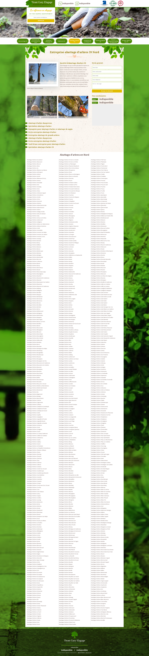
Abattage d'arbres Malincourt (66, 448)
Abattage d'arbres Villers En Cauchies (100, 491)
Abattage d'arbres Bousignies (35, 359)
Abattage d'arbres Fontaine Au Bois (68, 182)
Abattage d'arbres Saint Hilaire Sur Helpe (101, 311)
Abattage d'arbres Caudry (33, 439)
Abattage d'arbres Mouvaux (66, 543)
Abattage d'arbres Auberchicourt (35, 207)
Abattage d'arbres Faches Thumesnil (36, 605)
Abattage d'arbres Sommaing (98, 396)
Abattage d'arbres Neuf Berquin (67, 547)
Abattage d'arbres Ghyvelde (66, 218)
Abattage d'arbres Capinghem (35, 417)
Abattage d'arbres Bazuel (33, 269)
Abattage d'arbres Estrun (33, 603)
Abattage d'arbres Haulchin (66, 276)
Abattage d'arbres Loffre (65, 410)
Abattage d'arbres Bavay (33, 265)
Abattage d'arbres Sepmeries (99, 375)
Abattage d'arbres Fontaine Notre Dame (69, 187)
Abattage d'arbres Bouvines (34, 371)
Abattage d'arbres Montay (66, 527)
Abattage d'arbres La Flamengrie (67, 164)
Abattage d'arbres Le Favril (34, 612)
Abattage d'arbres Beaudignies (35, 274)
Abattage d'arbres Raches (98, 211)
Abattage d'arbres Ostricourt (66, 608)
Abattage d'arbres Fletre (65, 172)
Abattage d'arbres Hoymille (66, 338)
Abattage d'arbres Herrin (65, 307)
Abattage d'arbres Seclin (97, 365)
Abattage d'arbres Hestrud (66, 311)
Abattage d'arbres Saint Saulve (99, 332)
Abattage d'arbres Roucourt (98, 267)
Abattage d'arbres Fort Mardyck (67, 193)
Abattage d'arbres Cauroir (34, 444)
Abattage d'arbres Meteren (66, 506)
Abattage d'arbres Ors (65, 603)
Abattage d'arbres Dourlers (34, 525)
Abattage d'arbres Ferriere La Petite (68, 162)
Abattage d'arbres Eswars (34, 597)
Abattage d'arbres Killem (65, 352)
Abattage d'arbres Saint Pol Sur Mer (100, 323)
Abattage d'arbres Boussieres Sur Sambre (38, 365)
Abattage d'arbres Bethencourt (35, 311)
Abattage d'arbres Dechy (33, 504)
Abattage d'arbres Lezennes (66, 394)
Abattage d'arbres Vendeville (98, 466)
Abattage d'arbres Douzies (98, 605)
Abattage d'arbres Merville (66, 504)
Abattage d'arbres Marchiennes (67, 454)
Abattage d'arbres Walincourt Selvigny (101, 510)
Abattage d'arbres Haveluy (66, 284)
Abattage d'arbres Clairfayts (34, 458)
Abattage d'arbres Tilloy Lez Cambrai (100, 442)
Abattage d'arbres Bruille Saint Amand (37, 388)
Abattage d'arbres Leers (65, 379)
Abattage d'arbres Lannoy (65, 365)
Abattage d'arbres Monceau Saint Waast (69, 514)
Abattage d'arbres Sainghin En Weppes (101, 290)
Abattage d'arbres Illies (65, 340)
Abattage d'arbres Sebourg (98, 363)
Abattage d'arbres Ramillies (98, 224)
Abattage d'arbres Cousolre (34, 477)
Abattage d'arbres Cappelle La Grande (37, 423)
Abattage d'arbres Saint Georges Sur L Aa (102, 307)
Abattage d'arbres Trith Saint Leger (100, 454)
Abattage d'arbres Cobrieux (34, 462)
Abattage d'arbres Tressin (98, 452)
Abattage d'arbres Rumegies (98, 280)
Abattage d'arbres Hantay (65, 261)
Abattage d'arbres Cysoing (34, 500)
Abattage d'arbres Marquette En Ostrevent (70, 477)
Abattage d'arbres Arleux (33, 191)
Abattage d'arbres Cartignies (34, 429)
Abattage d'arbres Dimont (33, 514)
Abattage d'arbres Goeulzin (66, 224)
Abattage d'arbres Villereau (98, 487)
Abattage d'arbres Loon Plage (66, 421)
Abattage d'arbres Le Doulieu (34, 522)
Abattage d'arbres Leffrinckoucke (67, 381)
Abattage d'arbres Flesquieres (67, 170)
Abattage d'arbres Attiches (34, 203)
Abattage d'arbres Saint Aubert (99, 298)
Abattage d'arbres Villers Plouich (99, 498)
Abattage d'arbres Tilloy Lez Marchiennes (101, 439)
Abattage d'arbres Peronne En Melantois (69, 620)
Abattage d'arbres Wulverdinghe (99, 576)
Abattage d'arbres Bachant (34, 240)
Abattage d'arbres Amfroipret (35, 172)
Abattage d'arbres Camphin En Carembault (38, 406)
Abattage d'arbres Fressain (66, 205)
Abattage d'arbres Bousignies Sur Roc (37, 361)
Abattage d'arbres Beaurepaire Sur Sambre (38, 282)
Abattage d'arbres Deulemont (34, 510)
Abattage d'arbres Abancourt (34, 162)
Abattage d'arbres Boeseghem (35, 336)
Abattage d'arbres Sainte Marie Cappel (101, 315)
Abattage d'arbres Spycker (98, 398)
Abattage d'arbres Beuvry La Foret (36, 321)
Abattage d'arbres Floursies (66, 178)
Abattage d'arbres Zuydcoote (99, 585)
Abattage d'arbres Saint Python (99, 325)
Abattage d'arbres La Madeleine (67, 439)
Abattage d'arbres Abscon (34, 164)
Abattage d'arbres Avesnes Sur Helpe (37, 232)
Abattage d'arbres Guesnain (66, 251)
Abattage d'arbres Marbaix (66, 452)
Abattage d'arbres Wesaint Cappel (100, 562)
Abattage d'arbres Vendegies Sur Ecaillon (102, 464)
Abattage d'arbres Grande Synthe (67, 240)
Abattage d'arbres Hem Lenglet (67, 298)
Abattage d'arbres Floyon (65, 180)
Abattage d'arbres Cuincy (33, 493)
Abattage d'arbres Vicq (97, 475)
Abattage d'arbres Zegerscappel (99, 581)
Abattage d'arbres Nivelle (65, 570)
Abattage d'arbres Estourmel (34, 591)
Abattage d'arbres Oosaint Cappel (68, 599)
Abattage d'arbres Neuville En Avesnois (69, 552)
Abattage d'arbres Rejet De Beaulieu (100, 232)
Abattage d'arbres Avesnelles (35, 230)
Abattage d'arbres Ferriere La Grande (68, 160)
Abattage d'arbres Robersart (98, 247)
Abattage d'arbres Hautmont (66, 282)
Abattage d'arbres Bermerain (34, 298)
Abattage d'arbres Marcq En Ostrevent (69, 460)
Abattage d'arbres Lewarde (66, 392)
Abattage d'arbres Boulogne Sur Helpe (37, 348)
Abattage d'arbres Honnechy (66, 321)
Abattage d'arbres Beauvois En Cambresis (38, 286)
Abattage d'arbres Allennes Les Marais (37, 170)
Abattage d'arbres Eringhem (34, 564)
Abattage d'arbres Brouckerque (35, 379)
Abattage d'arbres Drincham (34, 527)
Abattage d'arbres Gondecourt (67, 230)
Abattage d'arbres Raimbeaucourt (100, 218)
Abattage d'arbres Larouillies (66, 367)
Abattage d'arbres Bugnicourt (34, 394)
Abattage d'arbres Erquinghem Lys (36, 568)
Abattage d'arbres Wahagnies (98, 508)
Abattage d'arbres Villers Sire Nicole (100, 502)
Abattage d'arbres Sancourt (98, 348)
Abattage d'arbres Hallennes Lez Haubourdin (70, 255)
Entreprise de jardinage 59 (87, 41)
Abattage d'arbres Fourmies (66, 195)
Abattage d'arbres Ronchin (98, 255)
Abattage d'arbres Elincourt (34, 545)
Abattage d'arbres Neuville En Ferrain (68, 554)
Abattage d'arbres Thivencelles (99, 429)
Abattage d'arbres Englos (33, 554)
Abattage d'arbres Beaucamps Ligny (36, 272)
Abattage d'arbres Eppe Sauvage (35, 560)
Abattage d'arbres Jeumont (66, 348)
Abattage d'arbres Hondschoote (67, 317)
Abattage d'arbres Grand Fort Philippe (69, 243)
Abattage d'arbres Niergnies (66, 566)
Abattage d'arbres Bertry (33, 309)
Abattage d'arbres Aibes (33, 166)
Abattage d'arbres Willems (98, 568)
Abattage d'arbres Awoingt (34, 238)
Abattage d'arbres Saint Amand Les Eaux (101, 294)
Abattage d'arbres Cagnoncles (35, 402)
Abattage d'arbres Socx (97, 386)
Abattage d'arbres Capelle (34, 415)
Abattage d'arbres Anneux (34, 180)
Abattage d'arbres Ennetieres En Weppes (37, 556)
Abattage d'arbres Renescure (98, 234)
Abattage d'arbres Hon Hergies (67, 319)
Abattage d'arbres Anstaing (34, 187)
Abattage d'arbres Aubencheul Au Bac (37, 205)
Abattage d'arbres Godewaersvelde (68, 222)
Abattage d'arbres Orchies (66, 601)
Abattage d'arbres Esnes (33, 583)
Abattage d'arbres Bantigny (34, 255)
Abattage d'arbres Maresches (66, 464)
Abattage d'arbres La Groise (66, 247)
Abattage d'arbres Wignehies (98, 566)
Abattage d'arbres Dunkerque (34, 529)
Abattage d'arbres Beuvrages (34, 319)
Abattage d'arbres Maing (65, 442)
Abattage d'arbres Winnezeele (99, 572)
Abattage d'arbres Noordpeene (67, 574)
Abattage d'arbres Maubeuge (66, 487)
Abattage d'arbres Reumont (98, 236)
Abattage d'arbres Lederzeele (67, 375)
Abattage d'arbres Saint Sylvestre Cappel (102, 336)
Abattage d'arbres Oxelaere (66, 612)
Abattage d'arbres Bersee (34, 303)
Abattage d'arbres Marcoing (66, 456)
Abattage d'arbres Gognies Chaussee (68, 226)
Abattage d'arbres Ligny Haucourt (67, 400)
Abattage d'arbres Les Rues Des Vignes (101, 276)
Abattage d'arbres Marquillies (66, 479)
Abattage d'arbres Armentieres (35, 195)
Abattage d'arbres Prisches (98, 187)
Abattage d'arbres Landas (65, 361)
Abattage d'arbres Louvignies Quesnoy (69, 429)
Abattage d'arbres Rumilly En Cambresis (101, 282)
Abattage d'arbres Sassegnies (99, 357)
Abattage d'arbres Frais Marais (99, 610)
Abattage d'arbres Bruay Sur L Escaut (36, 384)
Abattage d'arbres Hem (65, 296)
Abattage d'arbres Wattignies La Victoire (101, 545)
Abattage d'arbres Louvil (65, 431)
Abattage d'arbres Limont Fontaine (68, 404)
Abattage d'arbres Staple (97, 400)
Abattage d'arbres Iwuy (65, 344)
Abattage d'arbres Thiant (97, 425)
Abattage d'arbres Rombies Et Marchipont (102, 251)
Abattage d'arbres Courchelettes (35, 475)
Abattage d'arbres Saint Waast (99, 340)
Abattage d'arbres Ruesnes (98, 278)
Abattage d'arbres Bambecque (35, 251)
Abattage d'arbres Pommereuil (99, 168)
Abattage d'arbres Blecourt (34, 332)
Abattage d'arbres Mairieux (66, 444)
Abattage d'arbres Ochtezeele (67, 589)
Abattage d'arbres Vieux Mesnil (99, 483)
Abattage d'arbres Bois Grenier (35, 338)
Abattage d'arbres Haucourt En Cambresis (70, 274)
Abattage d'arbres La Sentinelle (99, 373)
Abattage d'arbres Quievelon (98, 205)
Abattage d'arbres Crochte (34, 487)
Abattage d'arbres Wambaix (98, 518)
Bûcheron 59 (61, 41)
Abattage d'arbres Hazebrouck (67, 288)
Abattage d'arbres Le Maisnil (66, 446)
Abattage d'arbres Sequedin (98, 377)
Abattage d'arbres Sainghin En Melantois (101, 288)
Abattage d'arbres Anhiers (34, 174)
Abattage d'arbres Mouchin (66, 539)
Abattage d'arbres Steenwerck (99, 408)
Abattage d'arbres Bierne (33, 325)
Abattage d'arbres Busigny (34, 396)
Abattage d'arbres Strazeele (98, 410)
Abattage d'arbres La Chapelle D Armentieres (38, 448)
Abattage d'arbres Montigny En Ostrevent (70, 531)
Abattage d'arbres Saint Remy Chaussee (101, 328)
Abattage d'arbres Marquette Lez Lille (69, 475)
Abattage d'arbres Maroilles (66, 471)
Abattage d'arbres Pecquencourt (67, 616)
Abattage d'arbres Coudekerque (35, 471)
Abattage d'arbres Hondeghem (67, 315)
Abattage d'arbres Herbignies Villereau (101, 612)
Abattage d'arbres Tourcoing (98, 446)
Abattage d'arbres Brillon (33, 377)
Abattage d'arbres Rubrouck (98, 274)
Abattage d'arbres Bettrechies (35, 315)
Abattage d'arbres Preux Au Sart (99, 184)
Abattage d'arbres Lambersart (67, 357)
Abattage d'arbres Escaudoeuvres (36, 576)
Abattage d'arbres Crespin (34, 483)
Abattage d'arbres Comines (34, 466)
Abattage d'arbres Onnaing (66, 597)
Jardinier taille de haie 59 (126, 41)
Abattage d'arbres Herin (65, 303)
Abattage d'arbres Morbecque (67, 535)
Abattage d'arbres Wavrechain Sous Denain (102, 549)
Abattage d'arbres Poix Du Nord (99, 166)
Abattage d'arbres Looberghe (66, 419)
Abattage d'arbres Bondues (34, 342)
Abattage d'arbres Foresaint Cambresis (69, 189)
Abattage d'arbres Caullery (34, 442)
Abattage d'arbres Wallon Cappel (99, 516)
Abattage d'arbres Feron (33, 624)
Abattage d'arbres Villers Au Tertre (100, 489)
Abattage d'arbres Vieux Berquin (99, 479)
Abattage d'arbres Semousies (99, 371)
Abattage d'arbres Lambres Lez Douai (68, 359)
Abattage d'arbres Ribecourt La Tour (100, 240)
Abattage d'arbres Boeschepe (35, 334)
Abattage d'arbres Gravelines (66, 245)
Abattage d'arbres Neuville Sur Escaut (69, 560)
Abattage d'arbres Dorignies (98, 603)
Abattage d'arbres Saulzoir (98, 361)
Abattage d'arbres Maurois (66, 491)
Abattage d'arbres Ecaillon (34, 533)
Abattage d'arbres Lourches (66, 425)
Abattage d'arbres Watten (98, 541)
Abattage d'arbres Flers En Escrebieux (69, 168)
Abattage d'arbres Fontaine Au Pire (68, 184)
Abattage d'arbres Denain (33, 508)
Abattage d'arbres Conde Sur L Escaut (37, 469)
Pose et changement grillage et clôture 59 (113, 41)
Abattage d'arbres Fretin (65, 209)
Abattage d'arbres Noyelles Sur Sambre (69, 581)
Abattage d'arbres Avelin (33, 228)
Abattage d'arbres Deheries (34, 506)
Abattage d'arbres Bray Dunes (35, 373)
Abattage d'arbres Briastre (34, 375)
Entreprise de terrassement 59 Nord (35, 41)
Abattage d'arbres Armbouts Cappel (36, 193)
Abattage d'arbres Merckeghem (67, 498)
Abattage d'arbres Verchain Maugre (100, 469)
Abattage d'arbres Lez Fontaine (67, 386)
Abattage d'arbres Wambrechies (99, 520)
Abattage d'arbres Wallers (98, 512)
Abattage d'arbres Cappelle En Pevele (37, 419)
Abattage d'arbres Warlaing (98, 533)
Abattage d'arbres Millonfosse (67, 510)
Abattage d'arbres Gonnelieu (66, 232)
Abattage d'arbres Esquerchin (35, 587)
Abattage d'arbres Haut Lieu (66, 280)
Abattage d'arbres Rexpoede (98, 238)
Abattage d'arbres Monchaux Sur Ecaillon (69, 516)
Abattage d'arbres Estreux (34, 595)
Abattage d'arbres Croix (33, 489)
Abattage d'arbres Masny (65, 483)
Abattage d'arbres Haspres (66, 269)
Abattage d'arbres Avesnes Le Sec (36, 236)
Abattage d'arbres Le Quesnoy (99, 201)
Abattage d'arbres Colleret (34, 464)
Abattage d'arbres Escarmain (34, 572)
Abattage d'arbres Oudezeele (67, 610)
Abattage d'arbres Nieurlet (66, 568)
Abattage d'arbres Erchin (33, 562)
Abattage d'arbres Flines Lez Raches (68, 176)
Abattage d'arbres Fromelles (66, 211)
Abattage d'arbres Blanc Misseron (100, 599)
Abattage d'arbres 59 (74, 41)
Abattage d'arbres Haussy (66, 278)
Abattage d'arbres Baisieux (34, 247)
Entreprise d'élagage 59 (48, 41)
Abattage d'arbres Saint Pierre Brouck (101, 321)
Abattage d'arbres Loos (65, 423)
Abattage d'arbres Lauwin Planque (68, 369)
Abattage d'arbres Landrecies (66, 363)
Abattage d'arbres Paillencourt (67, 614)
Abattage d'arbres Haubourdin (67, 272)
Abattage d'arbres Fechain (34, 614)
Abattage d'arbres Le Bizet (98, 595)
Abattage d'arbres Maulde (66, 489)
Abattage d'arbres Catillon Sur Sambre (37, 435)
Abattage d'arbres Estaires (34, 589)
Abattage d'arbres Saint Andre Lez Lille (101, 296)
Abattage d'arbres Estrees (34, 593)
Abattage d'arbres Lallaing (66, 354)
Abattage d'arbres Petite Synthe (67, 624)
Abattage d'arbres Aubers (34, 209)
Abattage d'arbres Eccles (33, 535)
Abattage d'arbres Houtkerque (67, 336)
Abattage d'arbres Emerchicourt (35, 547)
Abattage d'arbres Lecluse (66, 373)
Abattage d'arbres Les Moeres (67, 512)
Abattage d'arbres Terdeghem (99, 421)
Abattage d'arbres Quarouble (98, 197)
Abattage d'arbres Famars (34, 608)
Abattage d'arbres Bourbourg (34, 350)
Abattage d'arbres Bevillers (34, 323)
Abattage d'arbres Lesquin (66, 388)
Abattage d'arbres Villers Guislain (99, 493)
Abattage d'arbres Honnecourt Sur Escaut (70, 323)
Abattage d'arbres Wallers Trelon (99, 514)
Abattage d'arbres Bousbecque (35, 354)
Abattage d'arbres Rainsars (98, 220)
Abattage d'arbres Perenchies (67, 618)
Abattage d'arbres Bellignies (34, 290)
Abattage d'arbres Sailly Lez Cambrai (100, 284)
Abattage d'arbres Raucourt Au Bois (100, 228)
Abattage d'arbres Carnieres (34, 425)
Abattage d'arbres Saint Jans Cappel (100, 313)
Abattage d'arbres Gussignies (66, 253)
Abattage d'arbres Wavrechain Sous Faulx (102, 552)
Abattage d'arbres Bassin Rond (99, 593)
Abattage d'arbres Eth (32, 599)
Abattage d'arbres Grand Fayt (66, 238)
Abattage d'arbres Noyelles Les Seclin (69, 576)
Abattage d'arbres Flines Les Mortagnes (69, 174)
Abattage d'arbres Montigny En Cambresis (70, 529)
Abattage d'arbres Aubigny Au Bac (36, 211)
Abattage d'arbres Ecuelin (33, 539)
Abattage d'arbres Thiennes (98, 427)
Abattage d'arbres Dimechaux (34, 512)
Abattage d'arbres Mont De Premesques (101, 618)
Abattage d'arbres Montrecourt (67, 533)
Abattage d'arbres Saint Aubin (99, 301)
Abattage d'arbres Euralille (98, 620)
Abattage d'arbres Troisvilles (98, 456)
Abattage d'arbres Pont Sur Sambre (100, 172)
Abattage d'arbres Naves (65, 545)
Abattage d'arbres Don (97, 589)
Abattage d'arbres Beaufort (34, 276)
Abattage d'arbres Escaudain (34, 574)
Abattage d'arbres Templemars (99, 417)
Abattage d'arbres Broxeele (34, 381)
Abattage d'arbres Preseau (98, 180)
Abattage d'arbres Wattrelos (98, 547)
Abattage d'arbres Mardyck (66, 462)
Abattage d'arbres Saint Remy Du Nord (101, 330)
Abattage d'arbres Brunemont (35, 390)
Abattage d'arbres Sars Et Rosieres (100, 352)
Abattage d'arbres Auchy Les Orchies (36, 218)
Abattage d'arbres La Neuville (66, 556)
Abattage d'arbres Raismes (98, 222)
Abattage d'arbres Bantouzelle (35, 257)
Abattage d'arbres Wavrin (97, 554)
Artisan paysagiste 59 (100, 41)
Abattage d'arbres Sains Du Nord (99, 292)
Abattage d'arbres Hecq (65, 290)
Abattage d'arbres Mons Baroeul (67, 522)
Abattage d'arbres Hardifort (66, 263)
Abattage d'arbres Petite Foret (67, 622)
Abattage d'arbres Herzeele (66, 309)
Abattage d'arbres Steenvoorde (99, 406)
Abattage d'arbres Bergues (34, 294)
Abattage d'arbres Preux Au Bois (99, 182)
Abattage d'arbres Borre (33, 344)
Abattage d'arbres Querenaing (99, 199)
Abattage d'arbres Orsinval (66, 605)
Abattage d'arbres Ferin (33, 622)
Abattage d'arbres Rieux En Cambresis (101, 245)
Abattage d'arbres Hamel (65, 259)
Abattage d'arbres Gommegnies (67, 228)
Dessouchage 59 (23, 41)
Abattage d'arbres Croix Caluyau (35, 491)
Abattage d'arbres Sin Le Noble (99, 384)
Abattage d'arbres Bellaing (34, 288)
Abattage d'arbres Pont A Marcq (99, 170)
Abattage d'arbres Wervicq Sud (99, 560)
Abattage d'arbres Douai (33, 518)
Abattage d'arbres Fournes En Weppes (69, 197)
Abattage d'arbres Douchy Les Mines (36, 520)
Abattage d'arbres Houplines (66, 334)
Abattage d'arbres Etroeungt (34, 601)
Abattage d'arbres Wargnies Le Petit (100, 529)
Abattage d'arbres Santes (98, 350)
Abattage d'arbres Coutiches (34, 479)
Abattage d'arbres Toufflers (98, 444)
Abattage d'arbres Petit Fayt (98, 160)
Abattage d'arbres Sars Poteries (99, 354)
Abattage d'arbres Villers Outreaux (100, 495)
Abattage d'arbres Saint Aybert (99, 303)
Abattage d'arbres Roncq (97, 257)
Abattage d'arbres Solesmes (98, 388)
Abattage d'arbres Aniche (33, 176)
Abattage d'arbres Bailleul (33, 245)
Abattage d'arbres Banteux (34, 253)
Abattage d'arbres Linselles (66, 406)
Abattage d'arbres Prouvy (98, 189)
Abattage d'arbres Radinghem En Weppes (102, 213)
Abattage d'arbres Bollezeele (34, 340)
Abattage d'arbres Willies (97, 570)
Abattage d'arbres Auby (33, 216)
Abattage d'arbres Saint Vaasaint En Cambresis (103, 338)
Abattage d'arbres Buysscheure (35, 398)
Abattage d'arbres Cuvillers (34, 498)
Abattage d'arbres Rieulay (98, 243)
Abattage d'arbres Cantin (33, 413)
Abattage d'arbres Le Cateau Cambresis (37, 433)
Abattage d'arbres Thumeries (98, 431)
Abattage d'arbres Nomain (66, 572)
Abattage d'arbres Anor (33, 184)
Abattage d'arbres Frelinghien (66, 201)
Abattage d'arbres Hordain (66, 325)
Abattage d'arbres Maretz (65, 466)
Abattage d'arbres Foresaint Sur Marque (69, 191)
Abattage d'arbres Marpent (66, 473)
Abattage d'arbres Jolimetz (66, 350)
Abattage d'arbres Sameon (98, 346)
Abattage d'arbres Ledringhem (67, 377)
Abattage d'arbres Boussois (34, 367)
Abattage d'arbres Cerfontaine (35, 446)
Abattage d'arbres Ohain (65, 593)
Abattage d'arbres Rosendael (98, 261)
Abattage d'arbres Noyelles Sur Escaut (69, 579)
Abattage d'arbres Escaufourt (34, 160)
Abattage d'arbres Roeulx (97, 249)
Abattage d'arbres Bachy (33, 243)
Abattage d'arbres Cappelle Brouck (36, 421)
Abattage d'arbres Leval (65, 390)
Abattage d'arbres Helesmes (66, 292)
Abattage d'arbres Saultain (98, 359)
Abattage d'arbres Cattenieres (35, 437)
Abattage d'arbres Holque (65, 313)
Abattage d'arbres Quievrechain (99, 207)
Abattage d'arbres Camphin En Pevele (37, 408)
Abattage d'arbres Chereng (34, 454)
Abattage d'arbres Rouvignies (99, 272)
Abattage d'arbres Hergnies (66, 301)
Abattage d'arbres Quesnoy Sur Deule (101, 203)
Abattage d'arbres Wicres (97, 564)
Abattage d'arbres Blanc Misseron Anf (101, 597)
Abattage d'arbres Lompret (66, 415)
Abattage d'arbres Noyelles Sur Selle (68, 583)
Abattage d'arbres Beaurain (34, 280)
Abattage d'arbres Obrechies (66, 587)
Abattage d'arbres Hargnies (66, 265)
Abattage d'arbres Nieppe (66, 564)
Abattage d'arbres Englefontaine (35, 552)
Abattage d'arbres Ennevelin (34, 558)
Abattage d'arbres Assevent (34, 201)
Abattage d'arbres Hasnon (66, 267)
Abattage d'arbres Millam (65, 508)
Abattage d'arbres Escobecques (35, 581)
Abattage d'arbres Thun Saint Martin (100, 437)
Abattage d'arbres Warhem (98, 531)
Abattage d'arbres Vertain (98, 473)
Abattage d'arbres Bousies (34, 357)
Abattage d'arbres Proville (98, 191)
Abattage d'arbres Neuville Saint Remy (69, 558)
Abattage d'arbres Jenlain (65, 346)
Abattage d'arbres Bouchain (34, 346)
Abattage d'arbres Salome (98, 344)
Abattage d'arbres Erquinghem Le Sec (37, 566)
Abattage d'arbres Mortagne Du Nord (68, 537)
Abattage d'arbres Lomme (66, 413)
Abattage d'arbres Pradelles (98, 176)
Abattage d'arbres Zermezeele (99, 583)
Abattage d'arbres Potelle (98, 174)
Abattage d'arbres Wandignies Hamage (101, 522)
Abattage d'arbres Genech (66, 213)
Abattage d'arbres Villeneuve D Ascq (36, 178)
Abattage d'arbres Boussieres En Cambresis (38, 363)
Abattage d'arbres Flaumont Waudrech (69, 166)
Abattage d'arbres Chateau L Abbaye (36, 450)
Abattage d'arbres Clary (33, 460)
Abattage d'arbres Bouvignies (35, 369)
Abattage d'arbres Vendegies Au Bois (100, 462)
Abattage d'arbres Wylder (98, 579)
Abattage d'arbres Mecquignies (67, 495)
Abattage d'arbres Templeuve (99, 419)
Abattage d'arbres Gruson (66, 249)
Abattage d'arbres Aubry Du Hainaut (36, 213)
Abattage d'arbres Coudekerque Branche (37, 473)
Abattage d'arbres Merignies (66, 500)
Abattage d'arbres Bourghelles (35, 352)
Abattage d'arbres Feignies (34, 616)
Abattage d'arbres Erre (33, 570)
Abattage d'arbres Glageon (66, 220)
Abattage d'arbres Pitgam (98, 164)
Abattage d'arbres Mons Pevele (67, 525)
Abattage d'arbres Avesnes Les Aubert (37, 234)
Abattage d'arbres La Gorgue (66, 234)
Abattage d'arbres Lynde (65, 435)
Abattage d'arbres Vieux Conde (99, 481)
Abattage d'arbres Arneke (34, 197)
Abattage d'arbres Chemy (33, 452)
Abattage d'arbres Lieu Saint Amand (68, 398)
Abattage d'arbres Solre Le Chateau (100, 390)
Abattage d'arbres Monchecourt (67, 520)
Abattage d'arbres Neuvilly (66, 562)
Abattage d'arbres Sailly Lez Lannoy (100, 286)
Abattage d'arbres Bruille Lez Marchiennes (38, 386)
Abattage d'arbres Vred (97, 506)
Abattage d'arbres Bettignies (34, 313)
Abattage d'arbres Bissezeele (35, 328)
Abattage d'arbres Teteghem (98, 423)
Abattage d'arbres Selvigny (98, 367)
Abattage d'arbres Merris (65, 502)
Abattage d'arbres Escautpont (35, 579)
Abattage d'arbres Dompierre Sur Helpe (37, 516)
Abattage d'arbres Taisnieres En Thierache (102, 413)
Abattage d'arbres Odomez (66, 591)
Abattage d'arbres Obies (65, 585)
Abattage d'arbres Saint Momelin (99, 319)
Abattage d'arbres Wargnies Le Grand (101, 527)
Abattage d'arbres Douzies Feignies (100, 608)
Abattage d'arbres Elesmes (34, 543)
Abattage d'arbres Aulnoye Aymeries (36, 226)
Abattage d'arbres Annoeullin (34, 182)
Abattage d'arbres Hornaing (66, 328)
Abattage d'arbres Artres (33, 199)
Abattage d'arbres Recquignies (99, 230)
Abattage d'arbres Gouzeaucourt (67, 236)
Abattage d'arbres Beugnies (34, 317)
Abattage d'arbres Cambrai (34, 404)
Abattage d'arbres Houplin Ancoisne (68, 332)
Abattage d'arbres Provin (97, 193)
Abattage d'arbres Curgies (34, 495)
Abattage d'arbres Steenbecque (99, 402)
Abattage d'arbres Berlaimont (34, 296)
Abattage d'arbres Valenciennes (99, 460)
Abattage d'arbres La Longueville (67, 417)
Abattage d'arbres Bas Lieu (34, 259)
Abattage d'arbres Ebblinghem (35, 531)
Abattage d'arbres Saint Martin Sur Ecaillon (102, 317)
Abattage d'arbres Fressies (66, 207)
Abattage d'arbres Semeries (98, 369)
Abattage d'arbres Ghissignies (67, 216)
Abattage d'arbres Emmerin (34, 549)
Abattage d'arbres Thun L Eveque (99, 433)
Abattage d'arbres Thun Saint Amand (100, 435)
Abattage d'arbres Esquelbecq (35, 585)
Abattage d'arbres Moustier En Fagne (68, 541)
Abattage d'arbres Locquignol (66, 408)
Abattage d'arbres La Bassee (34, 261)
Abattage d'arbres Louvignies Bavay (68, 427)
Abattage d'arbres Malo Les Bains (67, 450)
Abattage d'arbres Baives (33, 249)
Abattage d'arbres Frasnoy (66, 199)
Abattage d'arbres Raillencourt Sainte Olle (102, 216)
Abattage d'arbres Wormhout (98, 574)
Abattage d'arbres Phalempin (98, 162)
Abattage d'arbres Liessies (66, 396)
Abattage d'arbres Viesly (97, 477)
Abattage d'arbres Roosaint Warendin (101, 259)
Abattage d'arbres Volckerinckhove (100, 504)
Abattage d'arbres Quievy (98, 209)
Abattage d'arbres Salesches (98, 342)
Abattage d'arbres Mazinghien (67, 493)
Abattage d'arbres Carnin (33, 427)
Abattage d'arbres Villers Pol (98, 500)
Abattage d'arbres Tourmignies (99, 448)
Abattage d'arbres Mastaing (66, 485)
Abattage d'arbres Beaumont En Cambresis (38, 278)
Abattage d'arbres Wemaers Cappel (100, 558)
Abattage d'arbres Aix (32, 168)
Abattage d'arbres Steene (98, 404)
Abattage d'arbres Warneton (98, 535)
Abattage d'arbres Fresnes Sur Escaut (69, 203)
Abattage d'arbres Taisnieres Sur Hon (100, 415)
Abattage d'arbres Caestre (34, 400)
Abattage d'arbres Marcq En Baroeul (68, 458)
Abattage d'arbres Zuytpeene (99, 587)
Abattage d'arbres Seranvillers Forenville (101, 379)
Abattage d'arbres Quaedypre (99, 195)
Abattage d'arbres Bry (33, 392)
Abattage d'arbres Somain (98, 394)
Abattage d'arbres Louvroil (66, 433)
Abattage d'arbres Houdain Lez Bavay (68, 330)
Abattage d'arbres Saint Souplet (99, 334)
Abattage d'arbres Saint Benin (99, 305)
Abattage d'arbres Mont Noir (98, 616)
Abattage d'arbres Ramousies (99, 226)
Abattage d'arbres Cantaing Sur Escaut (37, 410)
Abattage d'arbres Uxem (97, 458)
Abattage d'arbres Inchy (65, 342)
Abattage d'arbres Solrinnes (98, 392)
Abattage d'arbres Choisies (34, 456)
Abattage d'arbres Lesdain (66, 384)
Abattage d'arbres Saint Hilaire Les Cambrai (102, 309)
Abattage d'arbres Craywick (34, 481)
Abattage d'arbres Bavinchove (35, 267)
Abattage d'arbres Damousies (35, 502)
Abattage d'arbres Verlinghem (99, 471)
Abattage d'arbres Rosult (97, 263)
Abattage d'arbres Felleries (34, 618)
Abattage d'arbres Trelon (97, 450)
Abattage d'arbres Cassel (33, 431)
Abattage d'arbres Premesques (99, 178)
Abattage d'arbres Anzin (33, 189)
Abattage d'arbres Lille (65, 402)
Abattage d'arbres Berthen (34, 307)
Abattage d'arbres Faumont (34, 610)
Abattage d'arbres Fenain (33, 620)
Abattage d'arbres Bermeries (34, 301)
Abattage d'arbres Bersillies (34, 305)
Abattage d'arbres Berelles (34, 292)
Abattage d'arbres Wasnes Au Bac (100, 537)
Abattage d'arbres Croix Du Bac (99, 601)
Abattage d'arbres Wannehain (98, 525)
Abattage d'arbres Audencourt (35, 220)
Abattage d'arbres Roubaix (98, 265)
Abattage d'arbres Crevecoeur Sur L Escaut (38, 485)
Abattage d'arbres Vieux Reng (98, 485)
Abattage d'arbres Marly (65, 469)
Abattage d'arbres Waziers (98, 556)
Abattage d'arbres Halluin (65, 257)
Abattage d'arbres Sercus (98, 381)
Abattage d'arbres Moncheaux (67, 518)
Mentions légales (85, 652)
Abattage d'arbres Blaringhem (35, 330)
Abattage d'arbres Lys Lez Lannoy (67, 437)
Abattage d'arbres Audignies (34, 222)
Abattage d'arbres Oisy (65, 595)
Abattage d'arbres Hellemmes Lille (68, 294)
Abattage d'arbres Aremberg (98, 591)
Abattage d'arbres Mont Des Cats (99, 614)
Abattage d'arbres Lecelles (66, 371)
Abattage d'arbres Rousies (98, 269)
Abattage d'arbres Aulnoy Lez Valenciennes (38, 224)
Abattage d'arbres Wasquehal (98, 539)
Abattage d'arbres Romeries (98, 253)
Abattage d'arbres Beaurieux (34, 284)
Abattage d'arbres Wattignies (98, 543)
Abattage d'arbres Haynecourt (67, 286)
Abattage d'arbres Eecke (33, 541)
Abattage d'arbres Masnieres (66, 481)
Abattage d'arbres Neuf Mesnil (67, 549)
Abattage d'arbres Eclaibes (34, 537)
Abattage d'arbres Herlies (65, 305)
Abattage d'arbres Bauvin (33, 263)
